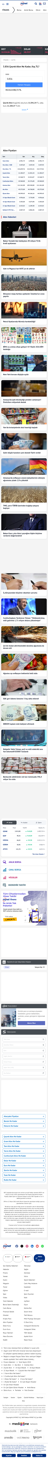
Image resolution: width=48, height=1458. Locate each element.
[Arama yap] (35, 4)
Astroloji (27, 1273)
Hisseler (6, 1315)
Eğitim (5, 1290)
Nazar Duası (28, 1340)
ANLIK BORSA (15, 862)
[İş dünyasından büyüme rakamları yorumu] (24, 581)
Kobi (25, 1297)
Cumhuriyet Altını (8, 181)
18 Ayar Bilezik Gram (9, 202)
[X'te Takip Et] (22, 1246)
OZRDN (5, 845)
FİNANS (5, 10)
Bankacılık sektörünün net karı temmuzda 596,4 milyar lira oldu (22, 778)
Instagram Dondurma (31, 1326)
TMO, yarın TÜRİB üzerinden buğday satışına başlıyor (21, 506)
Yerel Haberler (8, 1301)
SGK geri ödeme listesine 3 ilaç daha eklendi (21, 698)
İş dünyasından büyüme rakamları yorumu (20, 593)
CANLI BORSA (15, 869)
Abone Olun (31, 1023)
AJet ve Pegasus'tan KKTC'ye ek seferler (19, 268)
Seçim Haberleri (29, 1280)
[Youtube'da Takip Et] (37, 1246)
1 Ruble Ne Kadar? (10, 1382)
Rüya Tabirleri (8, 1333)
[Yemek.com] (37, 1437)
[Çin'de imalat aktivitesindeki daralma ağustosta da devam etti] (24, 634)
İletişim (5, 1398)
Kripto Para (7, 1319)
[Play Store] (8, 1258)
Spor (4, 1294)
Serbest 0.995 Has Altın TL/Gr (9, 210)
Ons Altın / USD (7, 165)
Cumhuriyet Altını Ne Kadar (15, 1156)
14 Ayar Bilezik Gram (9, 197)
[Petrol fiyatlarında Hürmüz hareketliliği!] (24, 310)
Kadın (5, 1280)
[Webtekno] (23, 1437)
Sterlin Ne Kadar (10, 1170)
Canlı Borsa (7, 1308)
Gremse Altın (6, 185)
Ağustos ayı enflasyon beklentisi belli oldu (20, 673)
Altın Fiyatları (8, 1322)
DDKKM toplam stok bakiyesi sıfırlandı (18, 724)
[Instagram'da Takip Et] (27, 1246)
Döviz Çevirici (11, 1032)
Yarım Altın (6, 177)
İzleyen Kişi (38, 967)
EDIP (4, 836)
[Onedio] (9, 1437)
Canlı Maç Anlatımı (30, 1283)
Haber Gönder (40, 1258)
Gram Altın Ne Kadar (12, 1141)
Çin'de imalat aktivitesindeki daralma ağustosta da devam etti (23, 647)
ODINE (5, 831)
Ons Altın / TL (7, 169)
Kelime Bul (28, 1308)
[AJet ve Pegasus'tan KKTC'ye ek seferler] (24, 257)
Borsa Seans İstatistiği (11, 1305)
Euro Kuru (6, 1329)
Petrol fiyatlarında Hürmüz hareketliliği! (19, 321)
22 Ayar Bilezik (9, 1370)
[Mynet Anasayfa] (24, 3)
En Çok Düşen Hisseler (28, 1382)
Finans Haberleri (9, 1362)
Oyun (26, 1305)
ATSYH (5, 849)
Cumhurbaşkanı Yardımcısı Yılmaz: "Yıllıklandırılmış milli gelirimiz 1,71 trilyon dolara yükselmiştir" (24, 619)
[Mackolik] (11, 1431)
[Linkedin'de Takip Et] (32, 1246)
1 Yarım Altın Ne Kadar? (12, 1373)
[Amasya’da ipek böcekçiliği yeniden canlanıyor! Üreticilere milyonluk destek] (24, 388)
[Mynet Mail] (44, 4)
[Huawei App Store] (28, 1258)
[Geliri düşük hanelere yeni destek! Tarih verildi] (24, 441)
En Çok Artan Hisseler (11, 1385)
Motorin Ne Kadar (11, 1126)
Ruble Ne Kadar (10, 1180)
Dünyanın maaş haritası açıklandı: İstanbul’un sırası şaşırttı (24, 295)
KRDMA (5, 840)
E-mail (26, 1290)
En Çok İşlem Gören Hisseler (14, 1387)
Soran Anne (28, 1312)
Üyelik (19, 1398)
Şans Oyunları (29, 1294)
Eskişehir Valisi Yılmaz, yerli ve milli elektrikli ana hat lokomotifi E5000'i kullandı (23, 750)
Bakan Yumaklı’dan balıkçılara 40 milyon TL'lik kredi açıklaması (21, 242)
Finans (5, 1273)
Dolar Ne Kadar (10, 1160)
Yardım (13, 1398)
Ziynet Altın (6, 193)
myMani (27, 1301)
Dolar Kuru (7, 1326)
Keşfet (5, 1340)
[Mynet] (37, 1431)
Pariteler (18, 1390)
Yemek (5, 1276)
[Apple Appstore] (18, 1258)
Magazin (6, 1283)
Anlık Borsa (28, 10)
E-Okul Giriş (28, 1322)
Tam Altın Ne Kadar (11, 1146)
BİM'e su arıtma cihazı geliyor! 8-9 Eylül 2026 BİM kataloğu (23, 348)
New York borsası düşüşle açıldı (16, 374)
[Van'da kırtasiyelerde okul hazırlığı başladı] (24, 416)
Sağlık (26, 1269)
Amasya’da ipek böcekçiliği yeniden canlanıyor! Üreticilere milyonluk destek (22, 401)
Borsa (19, 10)
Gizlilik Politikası (29, 1398)
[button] (7, 4)
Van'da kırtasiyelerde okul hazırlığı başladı (20, 427)
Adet (7, 74)
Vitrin (26, 1276)
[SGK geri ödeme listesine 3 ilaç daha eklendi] (24, 687)
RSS (23, 1401)
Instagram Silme (29, 1329)
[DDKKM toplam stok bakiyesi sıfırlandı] (24, 712)
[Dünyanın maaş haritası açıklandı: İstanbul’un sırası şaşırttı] (24, 282)
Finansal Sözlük (8, 1312)
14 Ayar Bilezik (20, 1368)
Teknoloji (27, 1266)
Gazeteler (27, 1287)
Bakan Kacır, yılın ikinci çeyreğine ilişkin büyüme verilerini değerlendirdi (22, 534)
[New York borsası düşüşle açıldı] (24, 363)
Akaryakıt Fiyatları (11, 1116)
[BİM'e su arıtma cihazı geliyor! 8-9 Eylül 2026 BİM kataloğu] (24, 335)
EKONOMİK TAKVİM (17, 885)
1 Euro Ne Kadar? (26, 1379)
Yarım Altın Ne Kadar (12, 1151)
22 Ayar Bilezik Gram (9, 206)
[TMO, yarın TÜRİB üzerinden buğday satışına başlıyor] (24, 494)
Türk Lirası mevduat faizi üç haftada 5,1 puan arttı (21, 1348)
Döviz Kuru (8, 1390)
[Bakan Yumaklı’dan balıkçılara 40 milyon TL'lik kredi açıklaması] (24, 229)
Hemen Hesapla (24, 85)
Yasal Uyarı (40, 1398)
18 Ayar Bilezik (35, 1368)
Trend (5, 1287)
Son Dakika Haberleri (10, 1266)
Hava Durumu (8, 1336)
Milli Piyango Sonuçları (32, 1319)
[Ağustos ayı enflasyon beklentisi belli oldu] (24, 662)
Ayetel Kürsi (28, 1336)
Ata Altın (5, 189)
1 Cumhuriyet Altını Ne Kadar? (14, 1376)
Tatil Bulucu (28, 1315)
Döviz (38, 10)
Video (5, 1297)
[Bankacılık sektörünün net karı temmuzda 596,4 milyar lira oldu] (24, 765)
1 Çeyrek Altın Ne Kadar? (26, 1370)
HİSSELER (13, 877)
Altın (45, 10)
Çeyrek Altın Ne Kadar (12, 1136)
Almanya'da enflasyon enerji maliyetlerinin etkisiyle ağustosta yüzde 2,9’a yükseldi (24, 479)
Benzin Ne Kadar (10, 1121)
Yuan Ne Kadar (10, 1175)
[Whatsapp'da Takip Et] (42, 1246)
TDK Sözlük (28, 1333)
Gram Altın (6, 161)
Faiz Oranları (29, 1390)
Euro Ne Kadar (9, 1165)
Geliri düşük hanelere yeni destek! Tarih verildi (22, 453)
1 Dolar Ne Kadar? (10, 1379)
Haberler (6, 1269)
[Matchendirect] (25, 1431)
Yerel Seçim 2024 (25, 1362)
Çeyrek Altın (6, 173)
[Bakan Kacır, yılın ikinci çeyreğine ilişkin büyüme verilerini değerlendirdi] (24, 522)
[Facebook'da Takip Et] (16, 1246)
